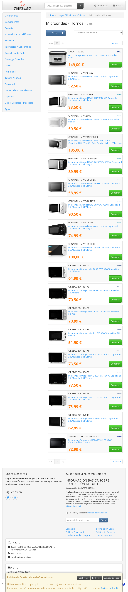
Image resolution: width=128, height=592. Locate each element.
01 (57, 43)
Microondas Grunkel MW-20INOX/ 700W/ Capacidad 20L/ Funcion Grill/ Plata (93, 99)
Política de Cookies (110, 588)
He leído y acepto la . (88, 512)
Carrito (119, 5)
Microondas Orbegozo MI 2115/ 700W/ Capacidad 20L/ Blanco (94, 334)
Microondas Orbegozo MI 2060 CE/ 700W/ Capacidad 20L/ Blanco (93, 270)
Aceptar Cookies (111, 578)
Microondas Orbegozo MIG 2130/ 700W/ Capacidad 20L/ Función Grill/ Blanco (93, 419)
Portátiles (10, 28)
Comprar (115, 64)
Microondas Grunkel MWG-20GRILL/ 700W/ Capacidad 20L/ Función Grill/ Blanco (94, 184)
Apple (7, 109)
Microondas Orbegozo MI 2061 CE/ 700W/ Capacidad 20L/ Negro (93, 291)
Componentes (12, 21)
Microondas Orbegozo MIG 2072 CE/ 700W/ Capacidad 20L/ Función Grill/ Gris (94, 398)
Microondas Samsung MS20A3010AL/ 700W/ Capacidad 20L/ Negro (90, 441)
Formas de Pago (104, 535)
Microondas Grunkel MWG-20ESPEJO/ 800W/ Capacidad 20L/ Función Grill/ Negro (95, 163)
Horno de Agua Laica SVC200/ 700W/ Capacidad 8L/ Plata (93, 56)
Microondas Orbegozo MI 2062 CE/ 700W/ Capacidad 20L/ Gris (93, 312)
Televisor (9, 40)
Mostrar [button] (115, 43)
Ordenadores (11, 15)
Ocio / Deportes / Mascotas (19, 102)
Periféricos (10, 71)
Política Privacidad (75, 532)
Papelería (9, 96)
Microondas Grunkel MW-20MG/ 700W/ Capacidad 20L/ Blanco (94, 120)
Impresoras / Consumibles (18, 46)
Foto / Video (11, 84)
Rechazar (96, 578)
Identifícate (102, 5)
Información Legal (105, 528)
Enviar (103, 520)
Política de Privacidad (73, 506)
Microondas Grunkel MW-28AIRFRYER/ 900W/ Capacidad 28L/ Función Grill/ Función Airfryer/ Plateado (95, 141)
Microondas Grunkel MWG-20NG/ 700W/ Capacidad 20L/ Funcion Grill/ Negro (93, 227)
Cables (8, 65)
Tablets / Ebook (13, 77)
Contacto (70, 528)
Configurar (83, 578)
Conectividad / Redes (15, 52)
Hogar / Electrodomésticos (18, 90)
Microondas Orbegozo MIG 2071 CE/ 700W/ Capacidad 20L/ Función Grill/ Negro (94, 376)
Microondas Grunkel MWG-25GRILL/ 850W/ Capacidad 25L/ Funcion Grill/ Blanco (94, 248)
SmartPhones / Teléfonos (18, 34)
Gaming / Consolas (14, 59)
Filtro (54, 33)
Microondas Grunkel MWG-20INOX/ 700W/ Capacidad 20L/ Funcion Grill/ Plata (94, 205)
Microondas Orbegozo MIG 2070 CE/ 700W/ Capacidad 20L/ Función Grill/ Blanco (94, 355)
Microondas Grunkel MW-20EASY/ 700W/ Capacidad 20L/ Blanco (93, 77)
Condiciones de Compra (78, 535)
